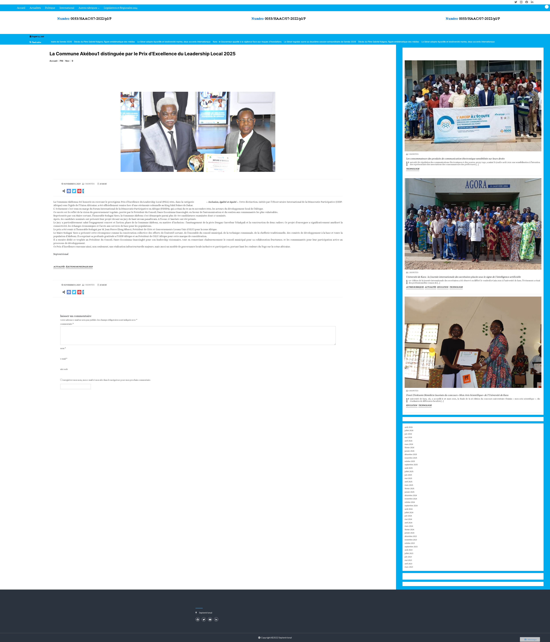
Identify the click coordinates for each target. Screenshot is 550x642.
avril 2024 (408, 523)
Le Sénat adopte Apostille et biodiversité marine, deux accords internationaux (113, 41)
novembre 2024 (411, 499)
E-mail (63, 359)
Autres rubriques (88, 7)
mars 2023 (409, 567)
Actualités (35, 7)
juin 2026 (408, 434)
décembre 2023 (411, 536)
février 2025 (409, 488)
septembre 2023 (411, 547)
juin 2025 (408, 475)
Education (443, 287)
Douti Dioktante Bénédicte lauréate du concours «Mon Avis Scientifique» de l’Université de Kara (457, 395)
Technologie (412, 169)
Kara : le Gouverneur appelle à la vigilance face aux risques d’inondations (187, 41)
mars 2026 (409, 444)
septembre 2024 (411, 506)
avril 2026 (408, 441)
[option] (113, 41)
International (67, 7)
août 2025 (409, 468)
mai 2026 (408, 437)
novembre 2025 (411, 458)
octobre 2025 (410, 461)
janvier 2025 (409, 492)
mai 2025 (408, 478)
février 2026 (409, 447)
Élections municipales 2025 (79, 267)
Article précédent (69, 305)
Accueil (21, 7)
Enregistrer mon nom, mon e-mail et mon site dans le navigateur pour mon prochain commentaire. (107, 380)
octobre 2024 (410, 502)
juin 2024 (408, 516)
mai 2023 (408, 560)
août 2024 (408, 509)
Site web (64, 369)
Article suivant (328, 305)
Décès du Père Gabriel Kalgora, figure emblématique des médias (328, 41)
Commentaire (67, 324)
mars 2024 (409, 526)
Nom (63, 348)
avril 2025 (408, 482)
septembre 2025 (411, 465)
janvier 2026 (409, 451)
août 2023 (408, 550)
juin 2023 (408, 557)
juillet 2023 (409, 553)
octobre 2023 (410, 543)
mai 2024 (408, 519)
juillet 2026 (409, 430)
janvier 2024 (409, 533)
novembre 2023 (411, 540)
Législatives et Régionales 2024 (120, 7)
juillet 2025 (409, 471)
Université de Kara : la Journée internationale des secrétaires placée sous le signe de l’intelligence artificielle (463, 276)
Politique (50, 7)
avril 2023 (408, 564)
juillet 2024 (409, 512)
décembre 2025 (411, 454)
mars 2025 (409, 485)
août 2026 (409, 427)
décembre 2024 (411, 495)
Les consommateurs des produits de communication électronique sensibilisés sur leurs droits (455, 158)
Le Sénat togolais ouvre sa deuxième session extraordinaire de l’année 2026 (260, 41)
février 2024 (409, 529)
